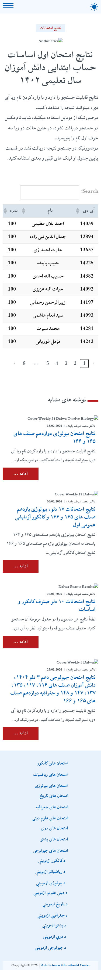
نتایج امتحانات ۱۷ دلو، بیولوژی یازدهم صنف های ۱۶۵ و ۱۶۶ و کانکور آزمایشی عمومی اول (55, 517)
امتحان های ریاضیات (50, 774)
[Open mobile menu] (8, 5)
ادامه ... (20, 474)
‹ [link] (93, 363)
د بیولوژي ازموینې (50, 883)
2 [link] (75, 363)
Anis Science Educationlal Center (65, 965)
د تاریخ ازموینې (55, 904)
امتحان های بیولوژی (51, 785)
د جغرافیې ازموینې (53, 915)
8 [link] (24, 363)
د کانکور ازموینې (52, 860)
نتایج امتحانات (50, 28)
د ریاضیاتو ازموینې (50, 871)
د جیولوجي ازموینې (50, 947)
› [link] (15, 363)
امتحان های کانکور (52, 763)
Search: (89, 191)
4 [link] (56, 363)
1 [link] (84, 363)
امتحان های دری (54, 828)
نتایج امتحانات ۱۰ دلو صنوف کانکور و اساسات (57, 605)
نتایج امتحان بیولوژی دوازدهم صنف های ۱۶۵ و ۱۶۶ (55, 437)
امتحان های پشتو (54, 839)
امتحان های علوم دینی (50, 818)
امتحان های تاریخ (54, 795)
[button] (78, 211)
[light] (94, 7)
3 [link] (66, 363)
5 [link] (47, 363)
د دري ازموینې (54, 936)
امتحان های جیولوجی (50, 850)
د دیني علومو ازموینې (51, 892)
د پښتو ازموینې (54, 925)
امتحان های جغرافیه (52, 807)
